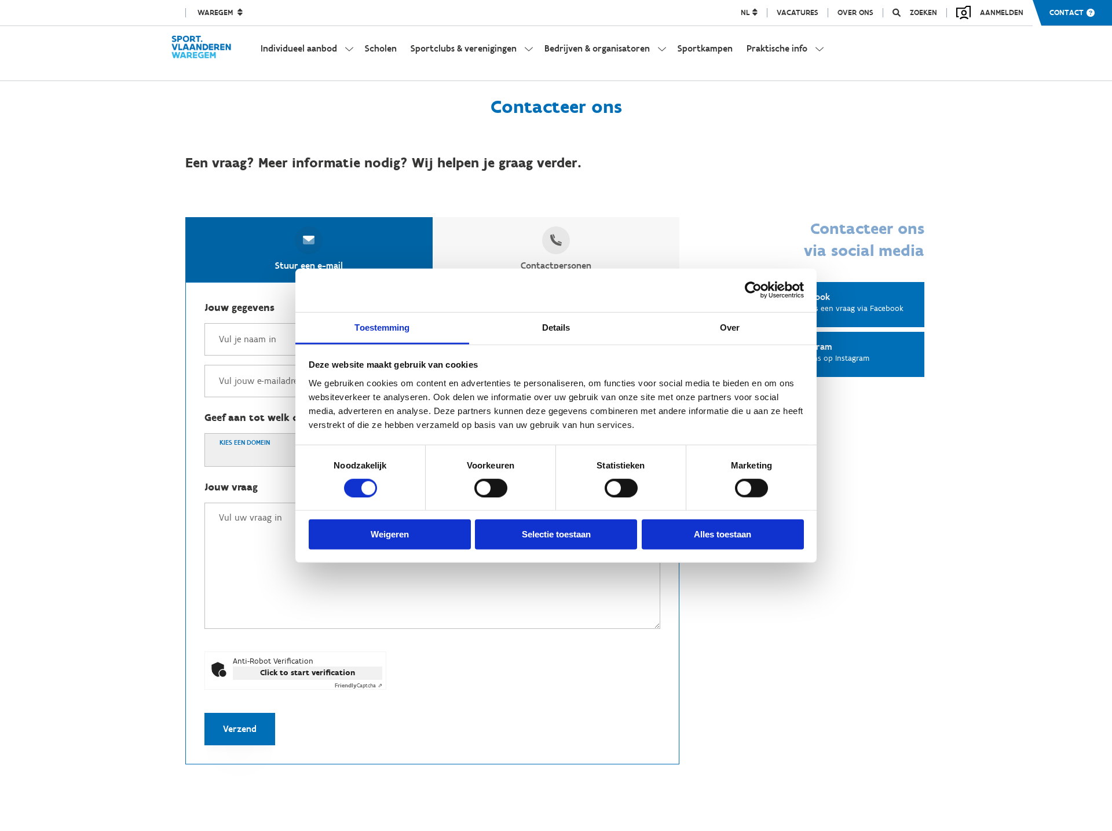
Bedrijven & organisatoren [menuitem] (597, 48)
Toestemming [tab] (381, 327)
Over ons (855, 12)
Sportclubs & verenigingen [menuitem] (464, 48)
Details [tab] (556, 327)
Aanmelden (1001, 12)
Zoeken (923, 12)
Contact (1066, 12)
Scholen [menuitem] (381, 48)
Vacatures (797, 12)
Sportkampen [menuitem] (705, 48)
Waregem (216, 12)
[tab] (309, 249)
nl (746, 12)
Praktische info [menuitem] (777, 48)
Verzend (240, 728)
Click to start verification (307, 673)
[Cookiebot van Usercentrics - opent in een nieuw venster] (753, 290)
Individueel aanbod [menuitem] (299, 48)
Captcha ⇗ (358, 685)
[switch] (490, 488)
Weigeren (390, 534)
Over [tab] (730, 327)
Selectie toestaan (556, 534)
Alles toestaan (722, 534)
